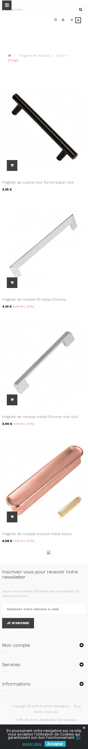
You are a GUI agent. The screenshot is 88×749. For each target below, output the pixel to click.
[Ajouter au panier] (12, 165)
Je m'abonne (18, 623)
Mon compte (16, 645)
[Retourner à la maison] (9, 55)
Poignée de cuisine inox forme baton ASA (38, 182)
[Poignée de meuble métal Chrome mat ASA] (44, 362)
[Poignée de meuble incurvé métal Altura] (44, 480)
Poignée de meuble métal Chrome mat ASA (40, 417)
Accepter (55, 743)
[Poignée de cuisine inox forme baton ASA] (44, 128)
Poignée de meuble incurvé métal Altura (36, 534)
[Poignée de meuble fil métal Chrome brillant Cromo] (44, 245)
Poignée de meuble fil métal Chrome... (35, 299)
